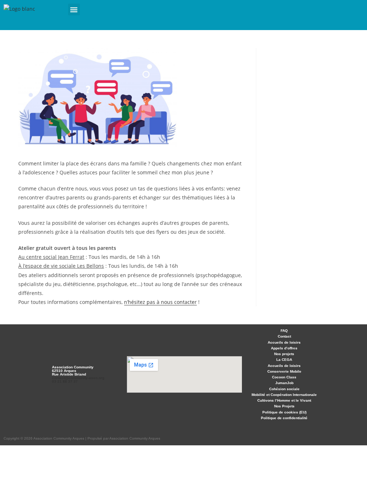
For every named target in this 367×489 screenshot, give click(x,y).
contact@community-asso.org (78, 378)
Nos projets (284, 354)
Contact (284, 336)
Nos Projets (284, 406)
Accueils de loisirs (284, 342)
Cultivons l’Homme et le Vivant (284, 400)
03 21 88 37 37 (65, 381)
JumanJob (284, 383)
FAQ (284, 331)
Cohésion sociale (284, 389)
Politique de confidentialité (284, 418)
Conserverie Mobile (284, 371)
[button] (74, 9)
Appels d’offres (284, 348)
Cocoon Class (284, 377)
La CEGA (284, 360)
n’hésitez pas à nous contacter (160, 302)
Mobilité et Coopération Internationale (284, 395)
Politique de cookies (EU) (284, 412)
